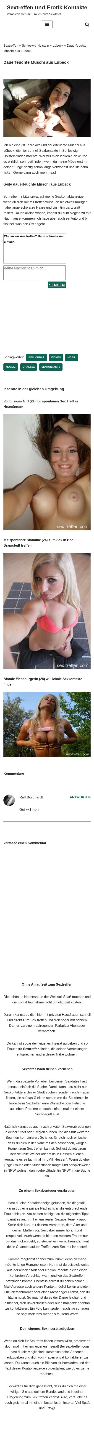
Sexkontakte (51, 366)
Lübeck (58, 45)
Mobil (72, 357)
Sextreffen (10, 45)
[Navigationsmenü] (47, 24)
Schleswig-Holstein (35, 45)
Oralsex (29, 366)
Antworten (80, 797)
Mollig (11, 366)
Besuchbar (36, 357)
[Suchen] (87, 24)
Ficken (56, 357)
